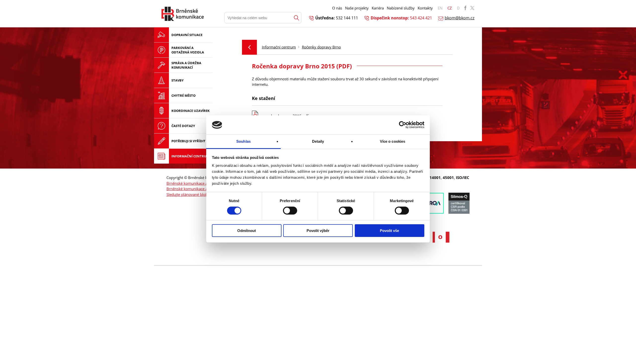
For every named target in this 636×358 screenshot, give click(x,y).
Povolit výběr (318, 230)
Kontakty (425, 7)
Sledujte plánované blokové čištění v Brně (202, 194)
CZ (449, 7)
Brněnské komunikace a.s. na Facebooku (201, 183)
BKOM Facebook (465, 8)
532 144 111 (347, 18)
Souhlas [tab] (243, 141)
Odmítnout (246, 230)
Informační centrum (279, 47)
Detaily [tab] (318, 141)
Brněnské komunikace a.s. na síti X (196, 188)
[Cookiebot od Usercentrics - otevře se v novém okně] (402, 125)
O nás (337, 7)
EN (440, 7)
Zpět (249, 47)
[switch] (290, 211)
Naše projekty (357, 7)
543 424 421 (421, 18)
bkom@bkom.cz (460, 18)
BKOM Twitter (472, 8)
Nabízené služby (401, 7)
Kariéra (378, 7)
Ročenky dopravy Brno (321, 47)
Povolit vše (389, 230)
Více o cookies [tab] (392, 141)
